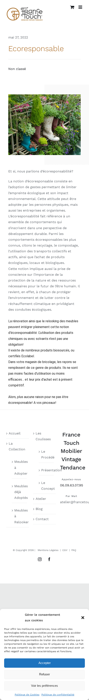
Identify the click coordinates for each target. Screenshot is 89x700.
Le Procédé (46, 454)
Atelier (41, 499)
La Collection (17, 446)
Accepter (44, 663)
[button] (83, 618)
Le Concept (46, 486)
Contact (42, 519)
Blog (39, 509)
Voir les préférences (44, 685)
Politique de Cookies (27, 694)
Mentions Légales (48, 550)
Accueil (14, 433)
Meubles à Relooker (19, 516)
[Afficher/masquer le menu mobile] (80, 7)
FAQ (73, 550)
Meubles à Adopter (19, 467)
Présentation (46, 470)
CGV (64, 550)
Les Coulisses (43, 436)
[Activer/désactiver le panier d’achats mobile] (72, 7)
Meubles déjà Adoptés (19, 492)
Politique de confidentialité (57, 694)
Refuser (44, 674)
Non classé (17, 69)
